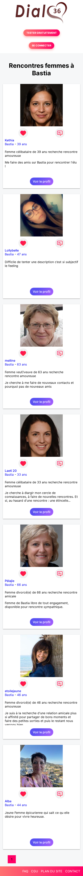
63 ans (22, 364)
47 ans (22, 254)
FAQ (25, 871)
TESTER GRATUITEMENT (41, 32)
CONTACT (72, 871)
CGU (34, 871)
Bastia (9, 144)
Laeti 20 (11, 471)
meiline (10, 360)
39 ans (22, 144)
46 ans (22, 695)
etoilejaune (13, 691)
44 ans (22, 805)
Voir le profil (41, 181)
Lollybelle (12, 250)
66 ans (22, 585)
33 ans (22, 474)
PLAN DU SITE (51, 871)
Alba (8, 801)
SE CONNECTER (41, 45)
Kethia (9, 140)
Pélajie (9, 581)
